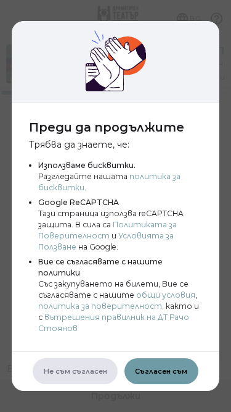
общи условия (165, 295)
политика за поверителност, (101, 306)
